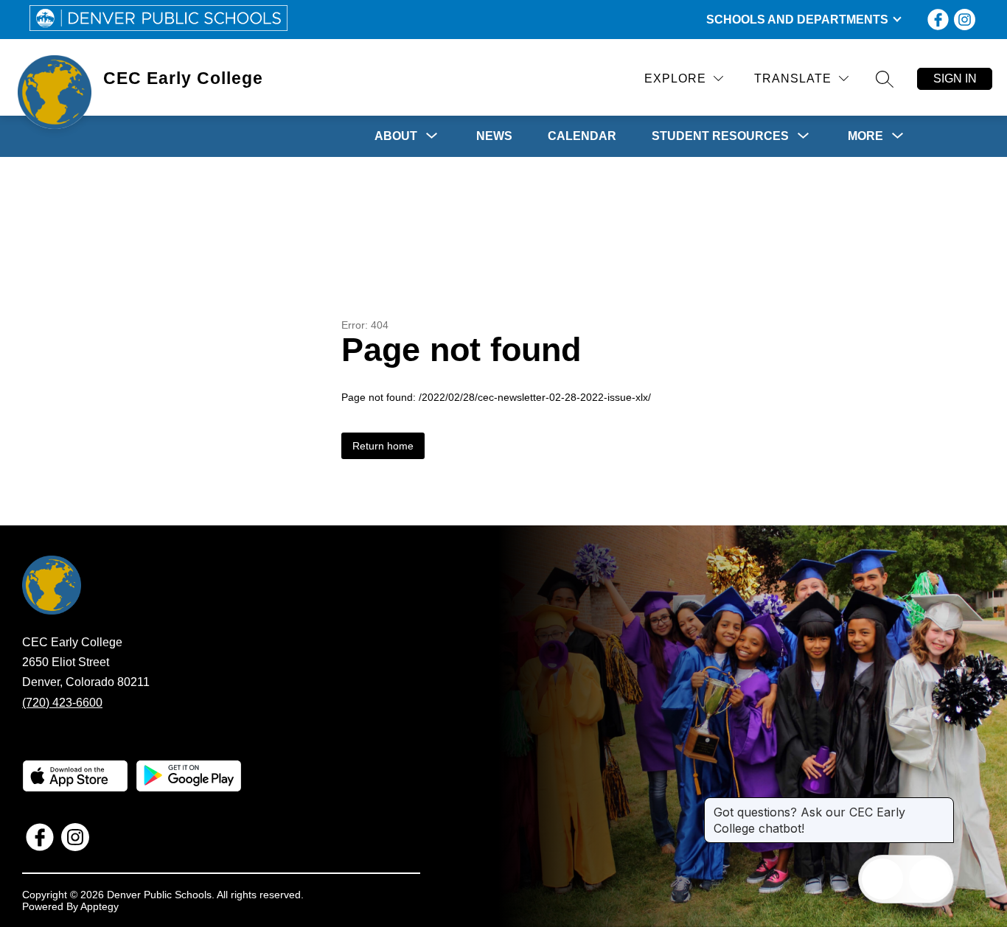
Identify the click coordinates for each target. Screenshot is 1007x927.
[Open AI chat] (929, 879)
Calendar (582, 136)
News (494, 136)
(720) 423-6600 (62, 702)
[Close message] (942, 804)
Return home (383, 446)
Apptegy (99, 906)
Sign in (955, 78)
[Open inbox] (882, 879)
